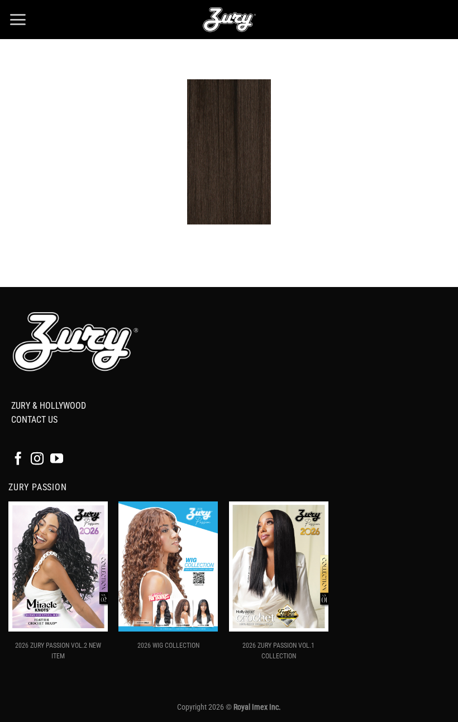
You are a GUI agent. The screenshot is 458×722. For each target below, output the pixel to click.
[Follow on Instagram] (37, 459)
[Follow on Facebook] (18, 459)
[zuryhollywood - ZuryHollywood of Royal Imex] (229, 19)
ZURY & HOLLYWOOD (48, 405)
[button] (17, 19)
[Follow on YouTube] (56, 459)
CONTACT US (34, 419)
